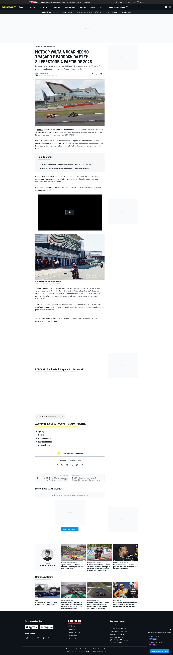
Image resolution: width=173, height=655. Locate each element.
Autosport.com (72, 635)
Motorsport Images (55, 283)
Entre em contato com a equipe (119, 631)
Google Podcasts (45, 441)
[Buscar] (166, 7)
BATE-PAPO (131, 2)
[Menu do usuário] (170, 7)
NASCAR (83, 7)
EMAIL (142, 2)
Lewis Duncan (43, 73)
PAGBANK (64, 2)
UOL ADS (87, 2)
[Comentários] (102, 74)
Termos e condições (72, 649)
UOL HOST (56, 2)
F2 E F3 (92, 7)
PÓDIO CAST (98, 12)
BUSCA (121, 2)
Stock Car (43, 7)
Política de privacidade (100, 649)
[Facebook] (57, 465)
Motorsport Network (79, 651)
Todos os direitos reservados (96, 651)
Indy (101, 7)
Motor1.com (71, 629)
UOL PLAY (79, 2)
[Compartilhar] (93, 74)
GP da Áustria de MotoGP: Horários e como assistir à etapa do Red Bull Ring (66, 164)
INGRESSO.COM (46, 2)
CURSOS (72, 2)
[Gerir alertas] (82, 465)
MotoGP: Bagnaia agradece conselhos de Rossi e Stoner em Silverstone (64, 168)
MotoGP (32, 7)
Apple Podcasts (44, 438)
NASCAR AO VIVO (126, 12)
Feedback (113, 625)
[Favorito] (97, 74)
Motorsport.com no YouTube (63, 12)
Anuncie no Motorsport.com (118, 628)
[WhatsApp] (67, 465)
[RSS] (49, 638)
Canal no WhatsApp (112, 12)
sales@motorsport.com (117, 634)
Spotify (41, 431)
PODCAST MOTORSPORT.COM (84, 12)
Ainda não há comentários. (70, 495)
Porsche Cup (56, 7)
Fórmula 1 (21, 7)
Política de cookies (85, 649)
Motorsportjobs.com (74, 632)
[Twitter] (62, 465)
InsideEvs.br (71, 626)
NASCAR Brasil (70, 7)
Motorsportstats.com (74, 639)
